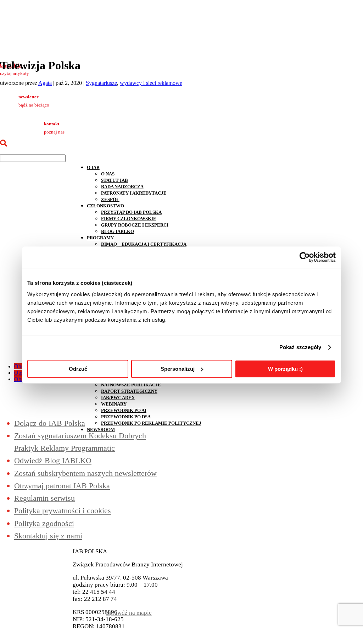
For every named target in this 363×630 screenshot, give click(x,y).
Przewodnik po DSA (126, 416)
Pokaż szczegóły (300, 347)
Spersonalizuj (178, 369)
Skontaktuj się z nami (48, 535)
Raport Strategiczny (129, 391)
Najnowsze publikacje (131, 384)
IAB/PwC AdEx (118, 397)
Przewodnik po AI (123, 410)
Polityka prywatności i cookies (62, 510)
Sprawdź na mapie (129, 612)
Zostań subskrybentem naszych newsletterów (85, 473)
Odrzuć (78, 369)
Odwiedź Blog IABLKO (52, 460)
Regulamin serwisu (44, 498)
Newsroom (101, 429)
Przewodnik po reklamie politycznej (151, 423)
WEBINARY (114, 404)
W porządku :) (285, 369)
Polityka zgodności (44, 523)
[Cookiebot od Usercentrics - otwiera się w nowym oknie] (305, 257)
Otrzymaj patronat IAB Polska (62, 485)
